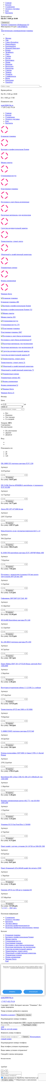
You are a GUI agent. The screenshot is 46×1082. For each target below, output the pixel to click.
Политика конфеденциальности (17, 925)
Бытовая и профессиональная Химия (19, 937)
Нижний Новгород (12, 48)
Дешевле (8, 435)
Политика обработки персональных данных (22, 927)
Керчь (7, 78)
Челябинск (9, 52)
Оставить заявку (7, 1080)
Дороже (8, 433)
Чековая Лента (10, 959)
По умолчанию (11, 431)
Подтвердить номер (29, 1025)
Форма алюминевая (12, 957)
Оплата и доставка (12, 9)
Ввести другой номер (9, 1029)
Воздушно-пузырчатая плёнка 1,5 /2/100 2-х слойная (21, 688)
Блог (7, 11)
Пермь (7, 62)
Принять (12, 991)
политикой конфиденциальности (17, 967)
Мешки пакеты (11, 939)
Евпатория (9, 80)
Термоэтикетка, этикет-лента (16, 951)
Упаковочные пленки (13, 955)
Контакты (9, 13)
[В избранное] (4, 501)
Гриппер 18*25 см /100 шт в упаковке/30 (16, 890)
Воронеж (8, 64)
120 (6, 456)
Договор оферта (11, 923)
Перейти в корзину (8, 1015)
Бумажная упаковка (12, 935)
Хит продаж (10, 417)
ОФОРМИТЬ (22, 27)
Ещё (7, 961)
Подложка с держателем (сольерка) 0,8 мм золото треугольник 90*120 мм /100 (19, 575)
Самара (8, 56)
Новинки (8, 415)
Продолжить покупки (24, 1015)
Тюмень (8, 72)
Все (6, 413)
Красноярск (9, 60)
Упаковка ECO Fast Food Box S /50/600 (15, 824)
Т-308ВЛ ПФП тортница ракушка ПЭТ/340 (17, 731)
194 (10, 908)
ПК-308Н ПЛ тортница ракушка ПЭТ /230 (17, 463)
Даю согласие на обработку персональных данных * (23, 1078)
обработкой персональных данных (34, 967)
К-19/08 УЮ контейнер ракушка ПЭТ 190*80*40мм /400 (22, 553)
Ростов (8, 58)
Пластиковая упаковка (13, 943)
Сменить (26, 1037)
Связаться (5, 22)
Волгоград (9, 66)
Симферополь (10, 76)
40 (6, 454)
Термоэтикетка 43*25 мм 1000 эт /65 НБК (17, 709)
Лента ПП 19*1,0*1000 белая (12, 509)
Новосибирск (10, 44)
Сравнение (13, 25)
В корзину (9, 477)
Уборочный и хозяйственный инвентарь (20, 953)
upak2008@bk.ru (7, 105)
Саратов (8, 70)
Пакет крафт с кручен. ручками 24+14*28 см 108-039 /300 (23, 846)
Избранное (23, 25)
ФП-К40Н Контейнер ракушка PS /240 (15, 620)
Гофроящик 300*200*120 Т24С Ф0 (14, 598)
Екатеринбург (10, 46)
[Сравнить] (2, 501)
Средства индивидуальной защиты (18, 949)
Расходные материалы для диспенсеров (20, 947)
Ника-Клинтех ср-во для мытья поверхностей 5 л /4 (20, 531)
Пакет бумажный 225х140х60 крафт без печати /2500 (21, 868)
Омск (7, 54)
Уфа (6, 40)
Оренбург (9, 82)
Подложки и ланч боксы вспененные (19, 945)
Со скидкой (9, 419)
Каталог (8, 5)
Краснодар (9, 68)
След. (15, 908)
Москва (8, 38)
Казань (8, 50)
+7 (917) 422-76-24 (8, 1001)
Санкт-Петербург (12, 42)
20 (6, 452)
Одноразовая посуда (13, 941)
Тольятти (8, 74)
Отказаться (33, 991)
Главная (8, 3)
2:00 (2, 1027)
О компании (10, 7)
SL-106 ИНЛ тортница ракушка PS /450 (16, 642)
